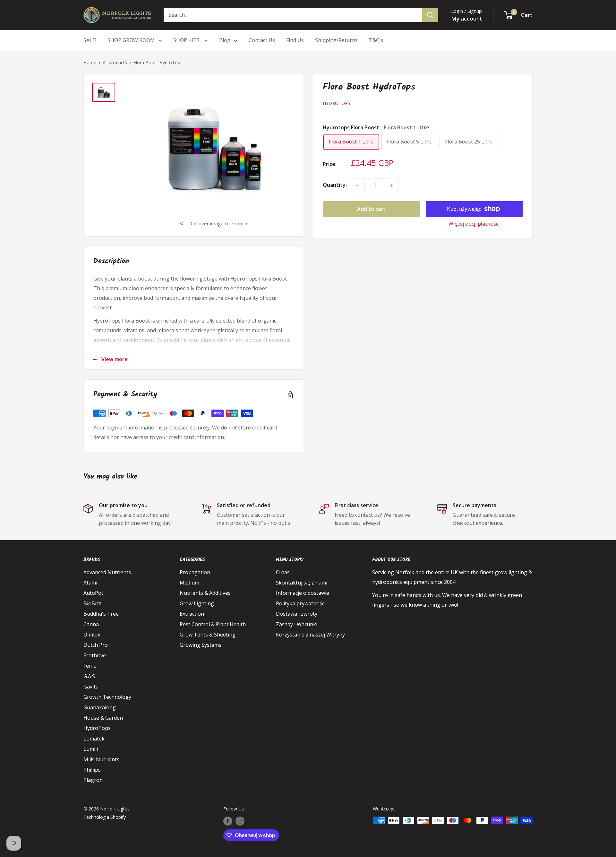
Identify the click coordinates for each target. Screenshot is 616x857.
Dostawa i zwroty (296, 613)
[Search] (430, 15)
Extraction (192, 613)
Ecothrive (94, 655)
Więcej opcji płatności (474, 223)
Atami (90, 582)
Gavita (90, 686)
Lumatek (94, 738)
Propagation (195, 572)
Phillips (92, 769)
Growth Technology (107, 696)
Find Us (295, 40)
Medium (189, 582)
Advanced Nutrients (107, 572)
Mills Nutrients (101, 759)
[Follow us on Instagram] (239, 821)
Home (89, 62)
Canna (91, 624)
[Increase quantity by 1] (391, 185)
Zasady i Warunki (296, 624)
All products (115, 62)
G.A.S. (89, 676)
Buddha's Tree (101, 613)
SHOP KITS (187, 40)
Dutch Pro (95, 644)
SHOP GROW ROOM (131, 40)
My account (466, 18)
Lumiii (90, 748)
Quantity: (335, 184)
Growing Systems (200, 644)
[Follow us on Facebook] (227, 821)
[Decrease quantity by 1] (357, 185)
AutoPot (93, 592)
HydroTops (336, 103)
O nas (283, 572)
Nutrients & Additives (205, 592)
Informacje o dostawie (302, 592)
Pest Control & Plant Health (213, 624)
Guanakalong (99, 707)
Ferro (90, 665)
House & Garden (103, 717)
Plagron (93, 779)
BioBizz (92, 603)
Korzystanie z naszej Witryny (310, 634)
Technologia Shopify (104, 817)
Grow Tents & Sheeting (207, 634)
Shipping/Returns (336, 40)
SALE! (89, 40)
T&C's (376, 40)
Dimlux (91, 634)
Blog (224, 40)
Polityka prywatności (301, 603)
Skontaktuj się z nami (301, 582)
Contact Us (262, 40)
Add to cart (371, 208)
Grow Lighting (197, 603)
